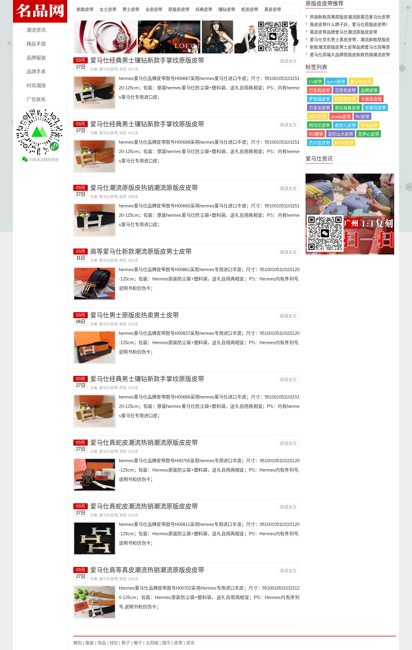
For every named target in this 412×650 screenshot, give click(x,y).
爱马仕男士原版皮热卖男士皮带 (134, 315)
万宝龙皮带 (319, 107)
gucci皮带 (336, 81)
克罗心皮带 (368, 134)
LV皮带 (315, 81)
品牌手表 (36, 71)
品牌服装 (36, 57)
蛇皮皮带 (249, 9)
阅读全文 (288, 61)
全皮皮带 (153, 9)
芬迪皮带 (369, 125)
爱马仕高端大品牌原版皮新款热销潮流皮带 (350, 54)
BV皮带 (362, 116)
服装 (89, 642)
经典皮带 (203, 9)
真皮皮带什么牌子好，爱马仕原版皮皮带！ (350, 24)
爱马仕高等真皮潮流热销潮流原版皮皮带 (147, 569)
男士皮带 (130, 9)
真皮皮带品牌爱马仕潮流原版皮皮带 (343, 32)
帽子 (138, 642)
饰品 (101, 642)
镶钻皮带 (226, 9)
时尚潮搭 (36, 85)
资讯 (190, 642)
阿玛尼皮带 (319, 125)
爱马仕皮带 (108, 69)
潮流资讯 (36, 30)
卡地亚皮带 (371, 99)
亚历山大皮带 (340, 134)
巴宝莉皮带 (319, 90)
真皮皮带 (272, 9)
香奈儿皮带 (345, 125)
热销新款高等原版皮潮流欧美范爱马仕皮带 (350, 16)
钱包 (113, 642)
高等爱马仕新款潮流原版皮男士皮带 (141, 251)
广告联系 (36, 99)
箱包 (77, 642)
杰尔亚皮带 (319, 142)
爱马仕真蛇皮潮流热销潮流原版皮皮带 (144, 442)
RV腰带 (316, 134)
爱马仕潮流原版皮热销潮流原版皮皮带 (144, 187)
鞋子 (126, 642)
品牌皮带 (369, 90)
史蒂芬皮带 (375, 107)
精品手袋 (36, 43)
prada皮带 (341, 116)
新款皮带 (85, 9)
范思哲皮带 (345, 90)
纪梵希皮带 (345, 99)
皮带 (178, 642)
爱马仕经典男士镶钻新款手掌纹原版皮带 (147, 60)
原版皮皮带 (178, 9)
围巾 (166, 642)
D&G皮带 (317, 116)
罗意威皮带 (319, 99)
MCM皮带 (344, 142)
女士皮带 (108, 9)
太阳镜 (152, 642)
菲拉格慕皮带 (347, 107)
